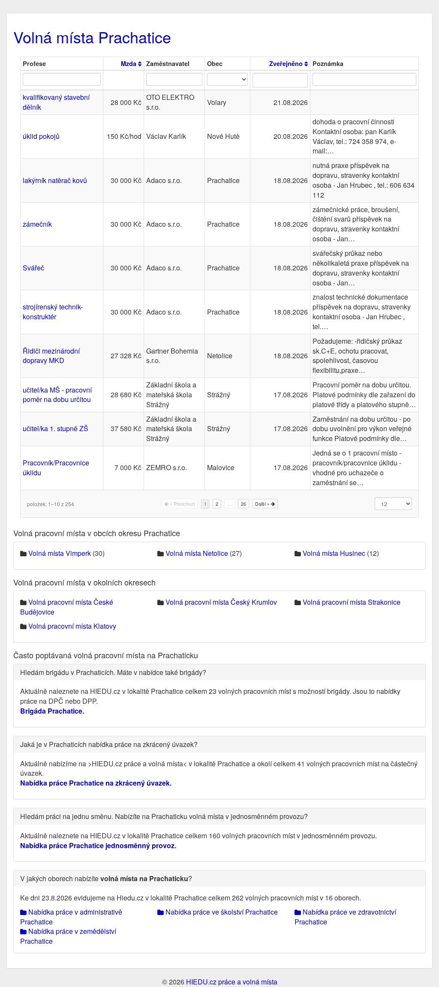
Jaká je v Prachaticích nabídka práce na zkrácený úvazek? (109, 744)
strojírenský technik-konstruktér (53, 311)
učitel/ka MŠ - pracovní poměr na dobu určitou (57, 395)
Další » (263, 503)
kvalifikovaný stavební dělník (56, 102)
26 (243, 503)
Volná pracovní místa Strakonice (351, 602)
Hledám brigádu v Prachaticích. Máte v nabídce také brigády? (113, 672)
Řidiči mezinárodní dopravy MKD (51, 356)
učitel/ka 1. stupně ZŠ (55, 428)
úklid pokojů (41, 136)
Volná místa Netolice (196, 553)
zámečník (37, 224)
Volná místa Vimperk (59, 553)
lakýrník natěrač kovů (55, 180)
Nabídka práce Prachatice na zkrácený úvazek (95, 783)
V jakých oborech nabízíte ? (106, 878)
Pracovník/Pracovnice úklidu (56, 467)
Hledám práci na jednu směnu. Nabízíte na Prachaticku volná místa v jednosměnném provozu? (164, 816)
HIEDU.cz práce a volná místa (231, 982)
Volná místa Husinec (334, 553)
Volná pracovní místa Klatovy (72, 626)
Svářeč (33, 268)
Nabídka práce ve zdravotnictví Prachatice (345, 917)
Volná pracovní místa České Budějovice (66, 607)
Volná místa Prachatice (92, 37)
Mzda (129, 63)
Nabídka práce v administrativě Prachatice (71, 917)
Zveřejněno (286, 63)
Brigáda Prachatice (51, 711)
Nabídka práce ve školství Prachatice (221, 912)
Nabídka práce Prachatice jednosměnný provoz (97, 845)
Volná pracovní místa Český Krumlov (221, 602)
